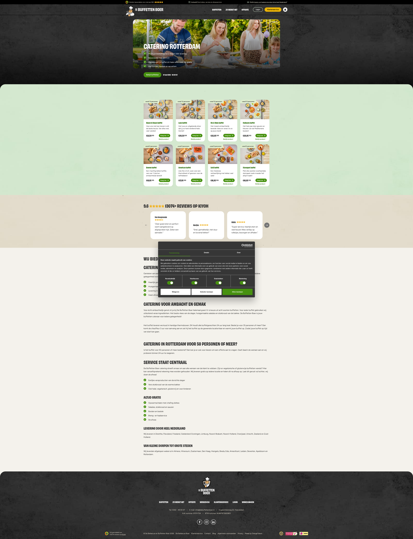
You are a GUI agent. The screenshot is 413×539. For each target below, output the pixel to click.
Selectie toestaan (206, 292)
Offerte (245, 9)
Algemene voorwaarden (227, 533)
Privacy (240, 533)
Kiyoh (203, 205)
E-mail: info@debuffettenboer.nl (201, 510)
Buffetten (216, 9)
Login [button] (258, 9)
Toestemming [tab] (174, 253)
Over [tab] (239, 252)
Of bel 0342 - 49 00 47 (170, 75)
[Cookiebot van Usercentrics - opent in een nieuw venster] (243, 245)
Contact (207, 533)
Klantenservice (221, 502)
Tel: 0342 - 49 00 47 (177, 510)
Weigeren (175, 292)
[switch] (194, 283)
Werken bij (205, 502)
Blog (214, 533)
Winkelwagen (248, 502)
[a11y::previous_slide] (146, 225)
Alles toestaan (237, 292)
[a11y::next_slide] (266, 225)
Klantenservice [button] (273, 9)
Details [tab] (206, 252)
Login (235, 502)
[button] (285, 9)
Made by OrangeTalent (253, 533)
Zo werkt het (231, 9)
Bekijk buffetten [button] (152, 75)
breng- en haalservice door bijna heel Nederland (270, 2)
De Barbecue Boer (183, 533)
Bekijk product (164, 139)
